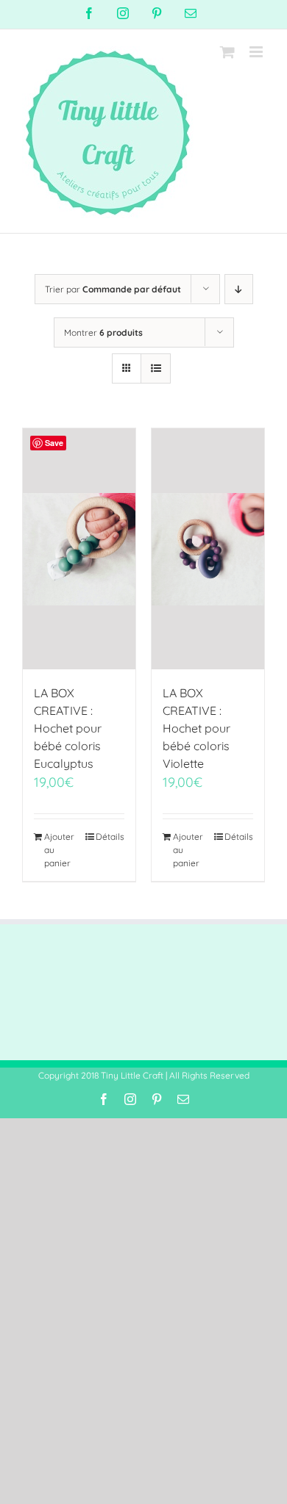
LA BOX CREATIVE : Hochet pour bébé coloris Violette (196, 728)
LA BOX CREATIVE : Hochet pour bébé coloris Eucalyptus (68, 728)
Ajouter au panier (59, 849)
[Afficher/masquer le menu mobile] (257, 52)
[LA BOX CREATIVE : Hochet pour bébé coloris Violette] (208, 548)
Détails (110, 836)
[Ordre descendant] (238, 289)
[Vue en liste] (155, 368)
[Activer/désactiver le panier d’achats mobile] (227, 52)
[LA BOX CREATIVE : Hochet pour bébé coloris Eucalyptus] (79, 548)
